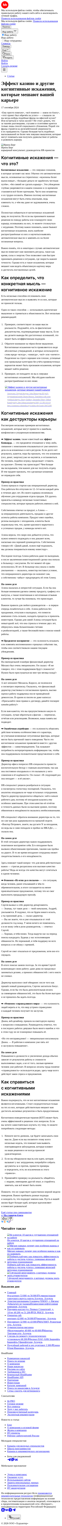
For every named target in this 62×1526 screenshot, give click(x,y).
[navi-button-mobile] (4, 69)
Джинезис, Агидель (46, 1318)
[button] (4, 60)
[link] (6, 54)
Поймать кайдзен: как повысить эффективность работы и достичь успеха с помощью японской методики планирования (31, 1267)
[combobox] (14, 1517)
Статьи (10, 76)
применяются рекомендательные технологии (26, 1494)
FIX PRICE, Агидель (43, 1312)
